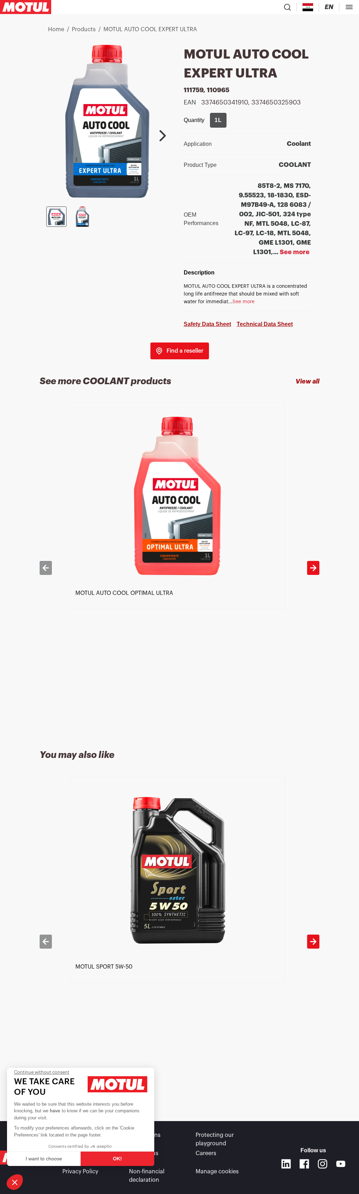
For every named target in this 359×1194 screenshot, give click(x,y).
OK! (117, 1158)
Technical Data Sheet (265, 324)
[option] (179, 567)
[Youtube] (341, 1164)
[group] (218, 120)
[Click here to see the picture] (56, 216)
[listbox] (179, 567)
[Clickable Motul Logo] (25, 7)
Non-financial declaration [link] (146, 1176)
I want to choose (44, 1158)
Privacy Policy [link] (80, 1171)
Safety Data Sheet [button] (207, 324)
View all (307, 381)
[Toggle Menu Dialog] (349, 7)
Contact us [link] (143, 1153)
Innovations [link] (145, 1135)
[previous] (46, 568)
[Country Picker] (308, 7)
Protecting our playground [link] (215, 1139)
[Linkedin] (286, 1164)
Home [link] (56, 29)
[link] (179, 350)
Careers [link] (206, 1153)
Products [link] (84, 29)
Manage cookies (217, 1171)
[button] (14, 1182)
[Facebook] (304, 1164)
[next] (313, 568)
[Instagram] (322, 1164)
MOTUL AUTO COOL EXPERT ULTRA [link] (150, 29)
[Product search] (287, 7)
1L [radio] (218, 120)
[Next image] (162, 136)
